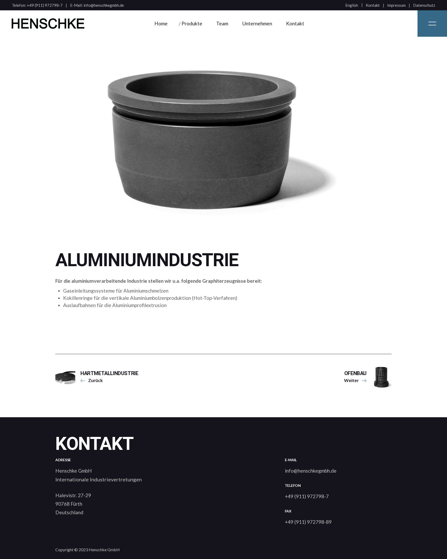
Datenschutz (424, 5)
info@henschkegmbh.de (104, 5)
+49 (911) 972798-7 (45, 5)
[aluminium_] (223, 139)
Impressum (396, 5)
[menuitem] (351, 5)
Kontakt (373, 5)
